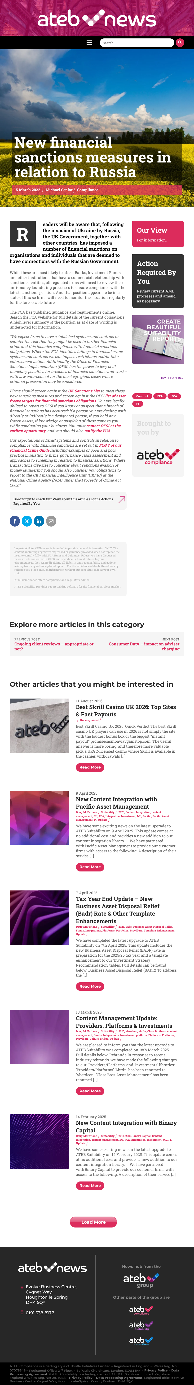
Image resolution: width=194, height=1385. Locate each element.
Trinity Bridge (99, 1038)
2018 (121, 1136)
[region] (158, 352)
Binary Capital (141, 1136)
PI (95, 819)
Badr (128, 926)
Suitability (108, 812)
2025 (121, 812)
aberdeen (131, 1031)
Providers (136, 930)
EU (95, 816)
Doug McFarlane (86, 812)
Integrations (93, 930)
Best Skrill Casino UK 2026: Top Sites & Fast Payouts (126, 710)
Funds (80, 930)
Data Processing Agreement (119, 1378)
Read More (90, 767)
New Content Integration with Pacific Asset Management (116, 802)
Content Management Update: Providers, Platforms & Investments (124, 1021)
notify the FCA (97, 430)
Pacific (147, 816)
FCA (101, 816)
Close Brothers (156, 1031)
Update (102, 819)
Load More (93, 1222)
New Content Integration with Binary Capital (126, 1126)
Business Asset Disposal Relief (152, 926)
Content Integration (138, 812)
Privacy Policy (156, 1370)
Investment (128, 816)
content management (105, 1139)
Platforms (108, 930)
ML (139, 816)
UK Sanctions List (84, 390)
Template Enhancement (159, 930)
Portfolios (122, 930)
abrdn (142, 1031)
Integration (113, 816)
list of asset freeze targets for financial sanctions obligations (67, 398)
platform (141, 1035)
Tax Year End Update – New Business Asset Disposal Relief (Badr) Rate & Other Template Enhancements (117, 910)
